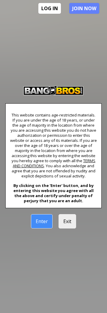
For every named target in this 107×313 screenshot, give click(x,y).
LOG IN (49, 8)
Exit (67, 221)
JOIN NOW (84, 8)
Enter (42, 221)
